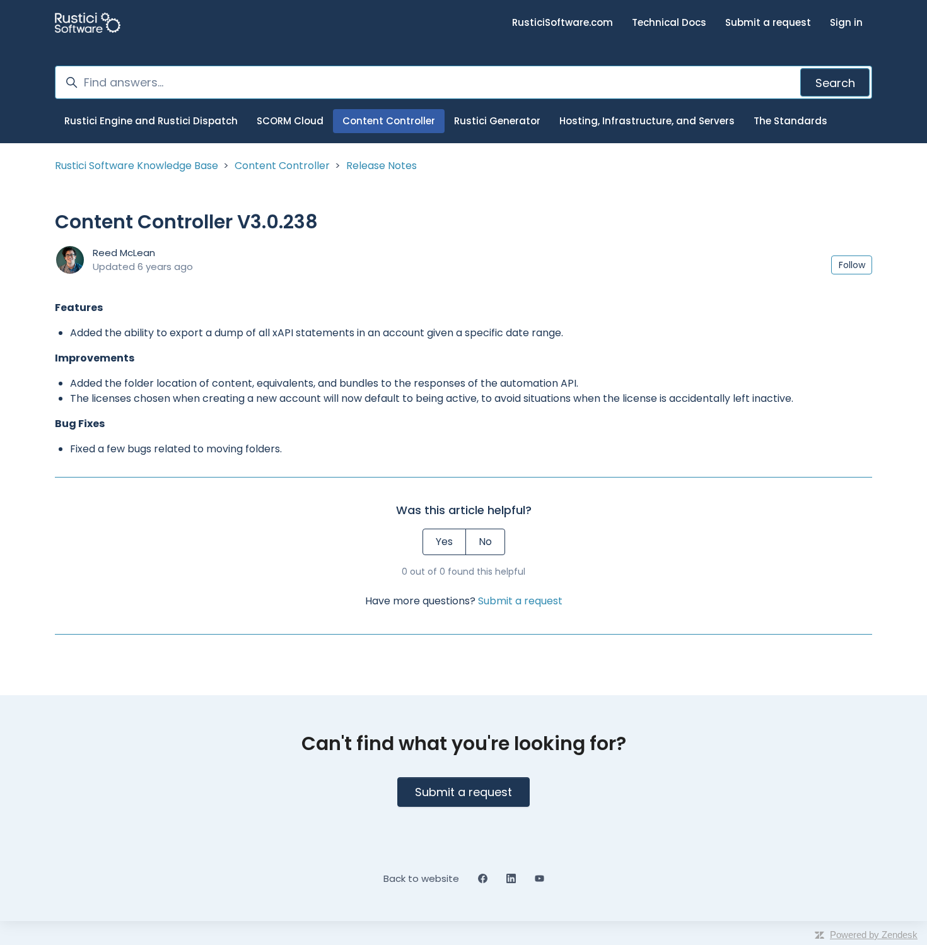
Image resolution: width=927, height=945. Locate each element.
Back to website (421, 878)
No (485, 541)
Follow (852, 265)
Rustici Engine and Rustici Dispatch (151, 120)
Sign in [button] (846, 22)
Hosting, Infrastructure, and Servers (647, 120)
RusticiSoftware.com (562, 22)
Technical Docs (669, 22)
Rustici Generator (497, 120)
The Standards (790, 120)
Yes (444, 541)
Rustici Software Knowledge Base (136, 165)
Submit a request (768, 22)
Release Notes (381, 165)
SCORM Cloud (290, 120)
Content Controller (388, 120)
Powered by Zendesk (874, 934)
